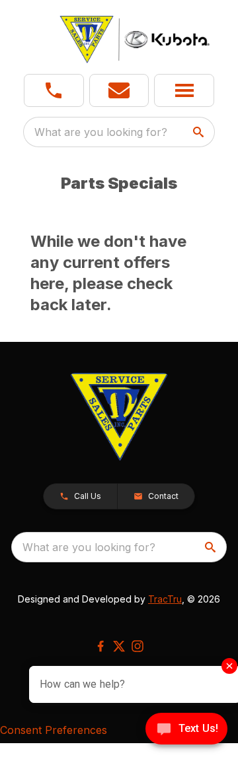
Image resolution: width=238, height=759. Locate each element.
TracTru (165, 599)
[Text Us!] (186, 730)
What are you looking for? (100, 132)
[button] (54, 90)
